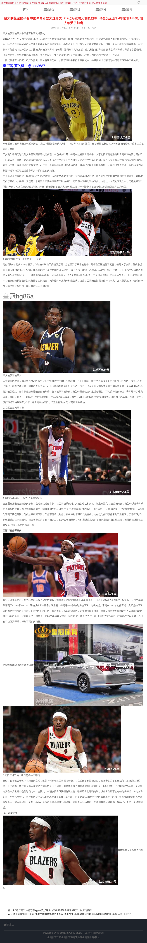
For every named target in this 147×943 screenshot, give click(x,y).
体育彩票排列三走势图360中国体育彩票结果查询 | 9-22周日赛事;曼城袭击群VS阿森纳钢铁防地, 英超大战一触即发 (72, 914)
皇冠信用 (127, 9)
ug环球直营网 (10, 812)
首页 (25, 9)
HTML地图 (98, 932)
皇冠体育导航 (54, 937)
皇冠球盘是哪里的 (12, 530)
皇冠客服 (87, 937)
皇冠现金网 (76, 937)
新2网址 (96, 937)
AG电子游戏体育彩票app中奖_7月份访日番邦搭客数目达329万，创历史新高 (52, 910)
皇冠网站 (101, 9)
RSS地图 (87, 932)
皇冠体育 (66, 937)
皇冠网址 (75, 9)
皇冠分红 (49, 9)
